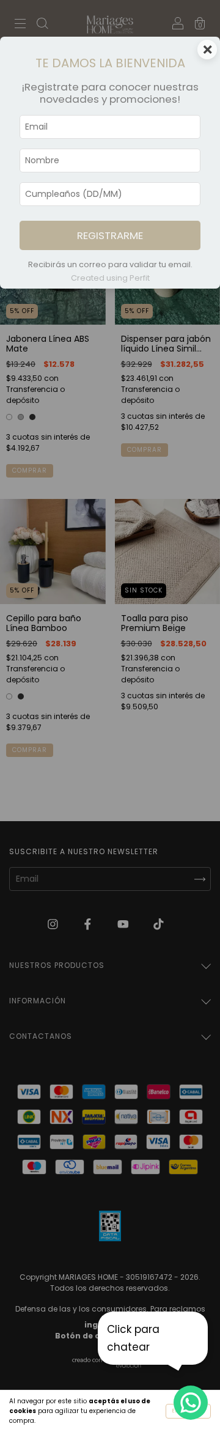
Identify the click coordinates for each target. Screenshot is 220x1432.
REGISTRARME (110, 235)
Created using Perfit (110, 278)
